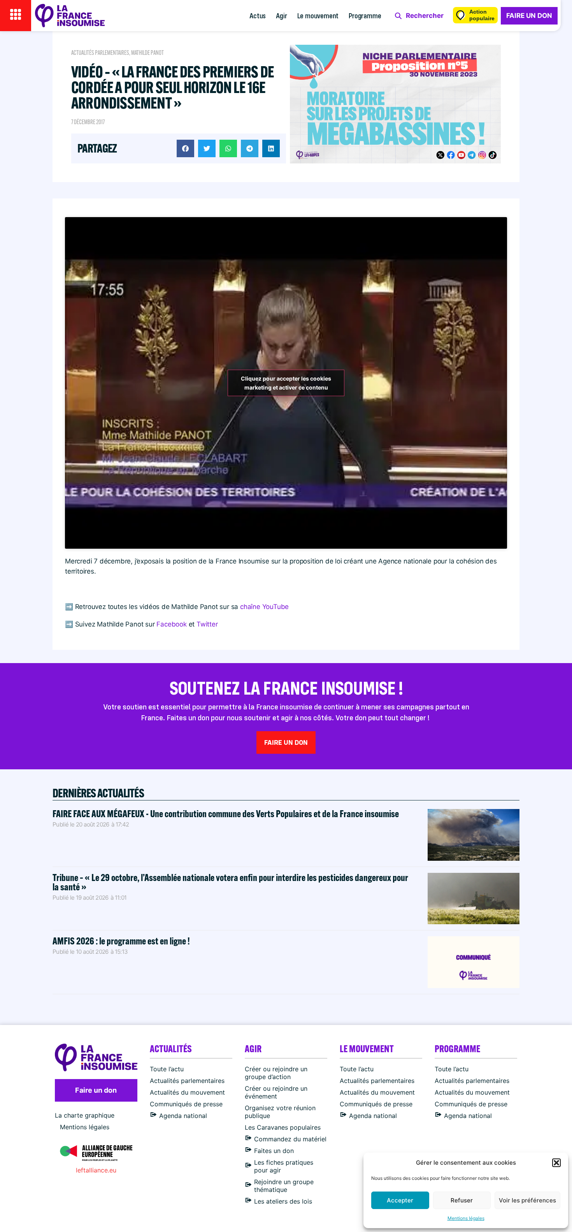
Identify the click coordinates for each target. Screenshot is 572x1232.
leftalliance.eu (96, 1170)
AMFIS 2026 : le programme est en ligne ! (122, 941)
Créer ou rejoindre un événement (276, 1092)
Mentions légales (465, 1218)
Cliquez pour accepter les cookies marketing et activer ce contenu (286, 383)
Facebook (172, 624)
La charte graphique (84, 1115)
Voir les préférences (527, 1200)
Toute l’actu (167, 1069)
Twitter (207, 624)
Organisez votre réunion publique (280, 1112)
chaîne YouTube (264, 607)
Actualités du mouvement (187, 1092)
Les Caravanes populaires (283, 1127)
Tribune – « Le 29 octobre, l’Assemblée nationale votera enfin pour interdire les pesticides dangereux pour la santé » (230, 882)
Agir (281, 15)
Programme (365, 15)
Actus (257, 15)
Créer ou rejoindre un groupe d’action (276, 1073)
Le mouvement (318, 15)
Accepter (400, 1200)
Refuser (462, 1200)
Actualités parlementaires (100, 52)
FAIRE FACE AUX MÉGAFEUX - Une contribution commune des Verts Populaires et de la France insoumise (226, 813)
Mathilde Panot (147, 52)
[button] (556, 1163)
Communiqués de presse (186, 1104)
